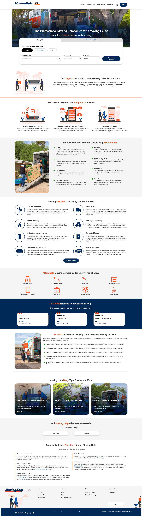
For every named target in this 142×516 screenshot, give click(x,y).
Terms (86, 511)
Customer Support (66, 497)
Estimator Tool (78, 466)
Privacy (81, 511)
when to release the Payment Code (43, 469)
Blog (62, 492)
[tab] (40, 40)
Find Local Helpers (112, 58)
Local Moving (41, 497)
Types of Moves (91, 4)
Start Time (86, 55)
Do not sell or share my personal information (65, 511)
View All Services (71, 260)
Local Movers (101, 4)
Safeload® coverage (98, 457)
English (116, 504)
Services (82, 4)
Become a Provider (90, 492)
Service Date (67, 55)
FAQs (62, 495)
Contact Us (112, 492)
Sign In (123, 4)
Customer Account (24, 477)
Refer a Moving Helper (91, 495)
